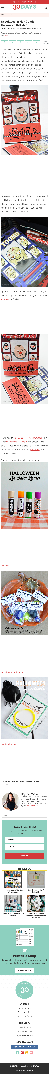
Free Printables (25, 1027)
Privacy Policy (24, 1012)
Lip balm (5, 565)
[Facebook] (17, 1052)
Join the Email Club (24, 1047)
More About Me (32, 806)
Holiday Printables (26, 781)
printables (35, 449)
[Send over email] (36, 42)
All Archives (6, 781)
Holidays (36, 781)
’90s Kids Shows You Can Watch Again (13, 891)
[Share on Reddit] (28, 42)
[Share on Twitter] (12, 42)
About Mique (24, 1008)
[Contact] (31, 1052)
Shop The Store (24, 1016)
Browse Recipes (24, 1031)
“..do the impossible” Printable (36, 891)
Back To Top (35, 1066)
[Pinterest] (22, 1052)
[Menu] (2, 8)
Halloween (15, 781)
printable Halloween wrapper (28, 438)
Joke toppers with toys (12, 672)
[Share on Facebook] (4, 42)
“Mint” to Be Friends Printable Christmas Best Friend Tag (36, 915)
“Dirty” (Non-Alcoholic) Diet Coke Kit (13, 915)
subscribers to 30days (16, 442)
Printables (6, 785)
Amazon (5, 299)
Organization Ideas (24, 1035)
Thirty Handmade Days (24, 7)
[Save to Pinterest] (20, 42)
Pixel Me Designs (27, 1070)
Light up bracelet (9, 744)
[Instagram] (26, 1052)
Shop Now (24, 970)
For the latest (26, 2)
